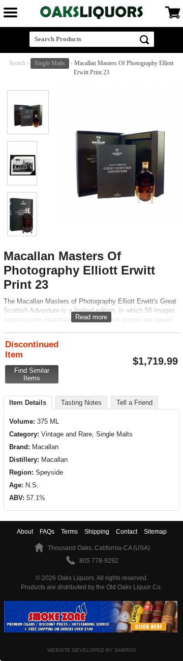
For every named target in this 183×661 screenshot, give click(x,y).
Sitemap (155, 531)
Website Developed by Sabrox (91, 650)
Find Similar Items (31, 374)
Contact (126, 531)
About (25, 531)
